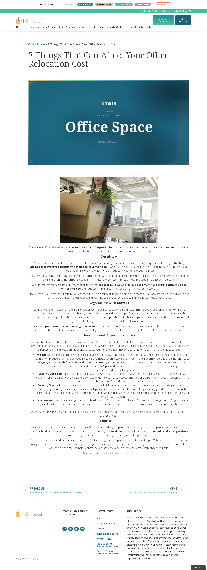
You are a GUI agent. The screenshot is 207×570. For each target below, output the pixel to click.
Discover (21, 27)
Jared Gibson (143, 4)
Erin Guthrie (86, 4)
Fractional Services (76, 27)
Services (101, 528)
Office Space (98, 27)
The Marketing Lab (140, 27)
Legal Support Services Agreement (107, 545)
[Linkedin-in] (76, 529)
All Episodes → (163, 4)
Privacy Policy (103, 538)
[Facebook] (64, 529)
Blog (98, 518)
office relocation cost (56, 247)
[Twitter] (70, 529)
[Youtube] (82, 529)
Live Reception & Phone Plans (47, 27)
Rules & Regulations (107, 533)
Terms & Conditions (107, 523)
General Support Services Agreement (107, 552)
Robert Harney (125, 4)
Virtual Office (117, 27)
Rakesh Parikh (105, 4)
